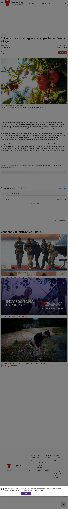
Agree (26, 493)
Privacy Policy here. (38, 490)
